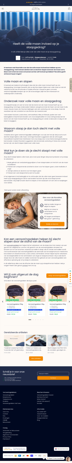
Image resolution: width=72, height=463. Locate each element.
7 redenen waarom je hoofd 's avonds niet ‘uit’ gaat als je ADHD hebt (14, 349)
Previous (3, 301)
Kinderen (5, 401)
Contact (5, 414)
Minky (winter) (41, 399)
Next (69, 301)
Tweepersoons (7, 399)
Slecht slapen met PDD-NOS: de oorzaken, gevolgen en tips (57, 349)
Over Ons (6, 412)
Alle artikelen (36, 358)
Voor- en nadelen (42, 416)
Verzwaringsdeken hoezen (45, 395)
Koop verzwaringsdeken (57, 276)
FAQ (4, 416)
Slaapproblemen (40, 57)
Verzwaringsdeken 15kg (15, 304)
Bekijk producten (52, 224)
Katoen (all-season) (43, 401)
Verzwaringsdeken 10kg (58, 304)
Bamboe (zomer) (42, 397)
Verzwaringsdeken (8, 395)
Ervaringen (6, 418)
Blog (38, 420)
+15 (44, 455)
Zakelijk (5, 420)
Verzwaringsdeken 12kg (36, 304)
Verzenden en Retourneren (11, 430)
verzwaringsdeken (13, 245)
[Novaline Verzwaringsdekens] (35, 8)
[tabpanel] (14, 300)
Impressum (6, 439)
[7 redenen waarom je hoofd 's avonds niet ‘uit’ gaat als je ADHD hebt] (14, 340)
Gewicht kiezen (41, 414)
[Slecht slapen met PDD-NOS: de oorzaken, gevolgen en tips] (58, 340)
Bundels (39, 403)
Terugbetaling (7, 433)
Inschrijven (53, 378)
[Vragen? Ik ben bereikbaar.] (68, 459)
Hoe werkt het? (41, 412)
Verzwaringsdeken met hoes (12, 403)
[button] (70, 277)
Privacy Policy (7, 437)
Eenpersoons (7, 397)
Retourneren (6, 422)
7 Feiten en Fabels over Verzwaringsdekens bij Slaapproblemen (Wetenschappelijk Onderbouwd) (33, 349)
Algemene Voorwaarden (10, 435)
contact (25, 266)
